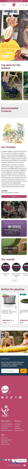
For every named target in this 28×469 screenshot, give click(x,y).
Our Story (17, 424)
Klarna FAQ (4, 428)
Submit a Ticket (5, 444)
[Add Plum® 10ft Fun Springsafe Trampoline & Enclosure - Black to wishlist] (16, 307)
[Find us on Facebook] (16, 397)
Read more (14, 196)
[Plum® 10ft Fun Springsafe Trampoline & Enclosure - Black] (9, 301)
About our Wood (19, 430)
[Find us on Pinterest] (20, 397)
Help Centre (4, 438)
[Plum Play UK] (14, 5)
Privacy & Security (6, 426)
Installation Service (6, 430)
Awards (17, 426)
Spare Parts (4, 442)
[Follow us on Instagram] (7, 397)
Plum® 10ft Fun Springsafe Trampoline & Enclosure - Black (9, 312)
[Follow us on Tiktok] (11, 397)
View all (14, 280)
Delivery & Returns (6, 440)
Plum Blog (17, 428)
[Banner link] (14, 35)
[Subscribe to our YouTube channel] (2, 397)
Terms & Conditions (6, 424)
